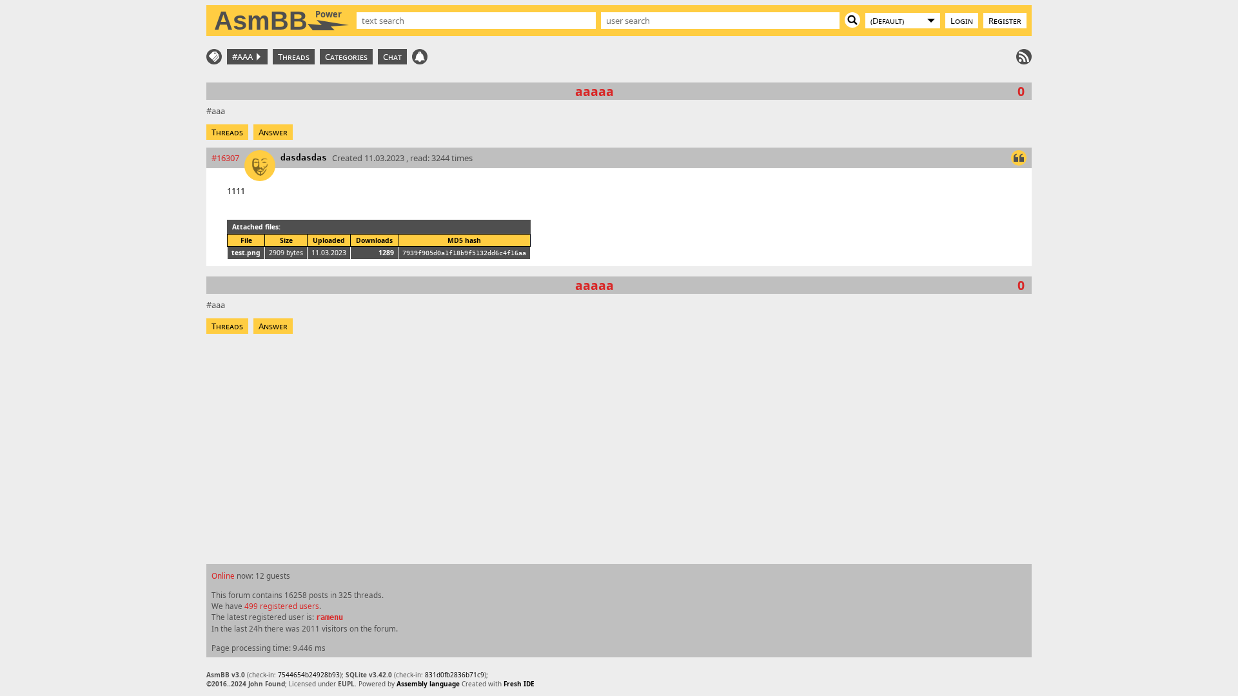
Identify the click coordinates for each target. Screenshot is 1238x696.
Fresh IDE (519, 683)
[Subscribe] (1024, 56)
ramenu (329, 617)
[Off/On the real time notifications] (419, 56)
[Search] (852, 20)
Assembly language (428, 683)
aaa (218, 111)
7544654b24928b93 (309, 674)
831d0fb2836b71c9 (454, 674)
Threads (294, 57)
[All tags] (214, 56)
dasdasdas (303, 157)
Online (223, 575)
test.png (245, 252)
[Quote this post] (1019, 158)
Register (1004, 20)
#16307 (225, 158)
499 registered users (281, 606)
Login (961, 20)
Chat (392, 57)
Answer (273, 132)
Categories (346, 57)
